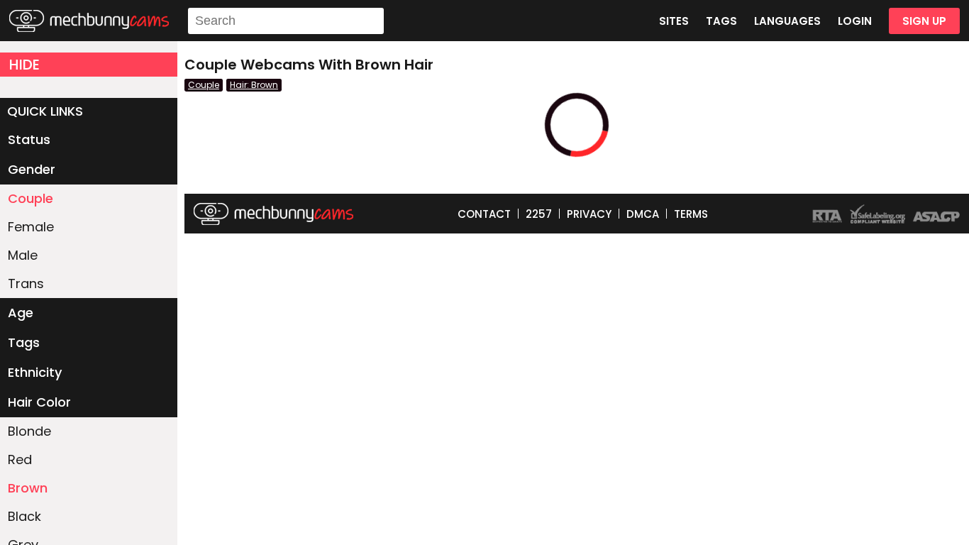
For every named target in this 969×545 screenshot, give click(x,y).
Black (24, 516)
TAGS (721, 20)
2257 (539, 214)
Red (20, 459)
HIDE (24, 65)
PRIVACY (589, 214)
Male (23, 255)
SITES (674, 20)
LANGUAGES (787, 20)
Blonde (29, 431)
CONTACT (484, 214)
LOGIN (855, 20)
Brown (28, 488)
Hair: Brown (254, 85)
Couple (30, 198)
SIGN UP (924, 20)
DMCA (642, 214)
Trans (26, 283)
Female (31, 227)
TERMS (691, 214)
